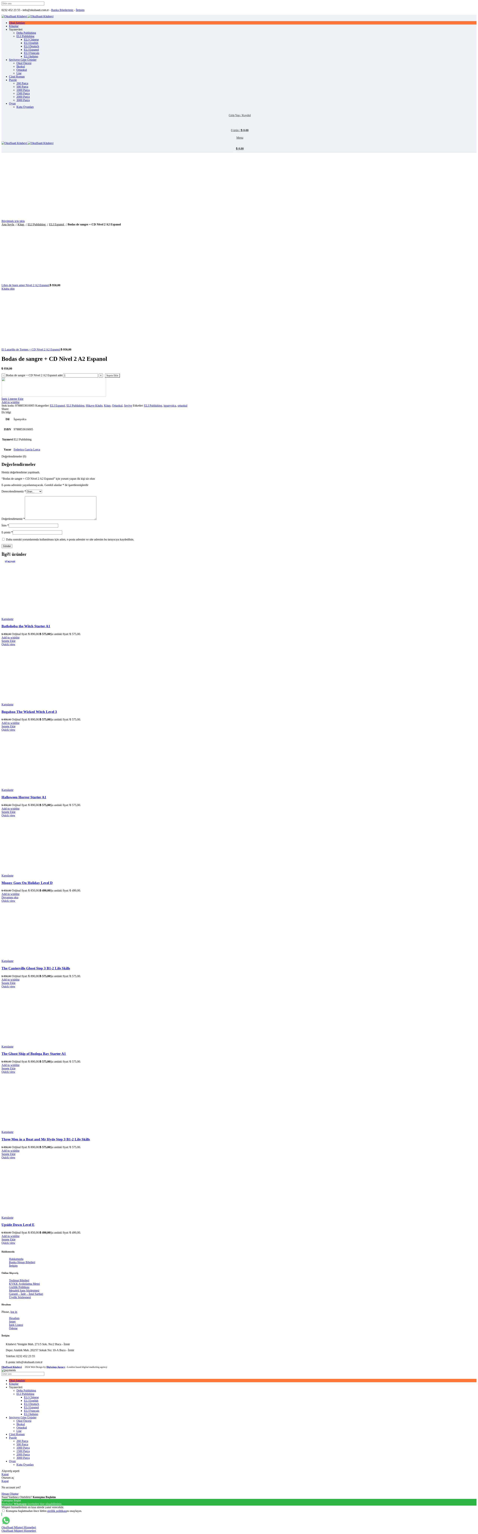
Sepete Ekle (112, 375)
